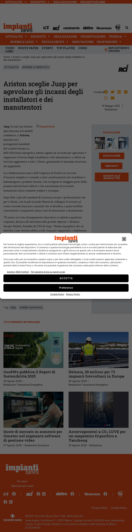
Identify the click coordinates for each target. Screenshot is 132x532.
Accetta (66, 278)
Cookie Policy (57, 294)
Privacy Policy (73, 294)
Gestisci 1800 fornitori (18, 272)
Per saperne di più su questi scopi (48, 272)
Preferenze (66, 287)
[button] (124, 239)
